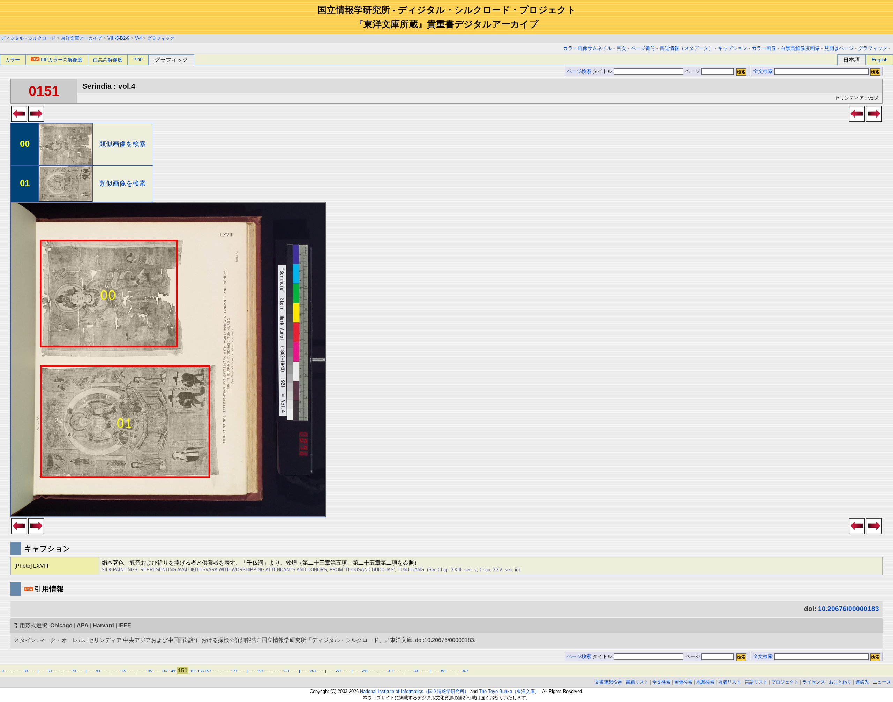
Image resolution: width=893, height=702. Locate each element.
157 (208, 671)
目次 (621, 48)
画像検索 (683, 682)
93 (98, 671)
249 (312, 671)
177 (234, 671)
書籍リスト (637, 682)
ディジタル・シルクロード (28, 38)
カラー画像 (764, 48)
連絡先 (862, 682)
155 (200, 671)
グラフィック (160, 38)
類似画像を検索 (122, 144)
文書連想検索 (608, 682)
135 (149, 671)
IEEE (124, 625)
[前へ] (19, 119)
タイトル (603, 71)
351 (443, 671)
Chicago (61, 625)
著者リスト (729, 682)
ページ (692, 71)
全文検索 (763, 71)
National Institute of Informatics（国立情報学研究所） (414, 691)
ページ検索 (579, 71)
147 (165, 671)
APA (83, 625)
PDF (138, 59)
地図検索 (705, 682)
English (880, 59)
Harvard (103, 625)
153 (193, 671)
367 (465, 671)
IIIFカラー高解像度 (61, 59)
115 (123, 671)
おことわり (840, 682)
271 (339, 671)
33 (26, 671)
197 (260, 671)
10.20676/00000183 (848, 608)
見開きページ (839, 48)
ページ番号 (643, 48)
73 (74, 671)
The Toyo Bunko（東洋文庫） (509, 691)
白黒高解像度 (107, 59)
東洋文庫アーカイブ (81, 38)
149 (172, 671)
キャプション (732, 48)
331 (417, 671)
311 (391, 671)
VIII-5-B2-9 (118, 38)
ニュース (882, 682)
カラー (12, 59)
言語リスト (756, 682)
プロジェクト (784, 682)
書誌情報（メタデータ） (686, 48)
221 (286, 671)
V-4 (138, 38)
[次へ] (36, 119)
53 (50, 671)
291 (365, 671)
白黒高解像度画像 (800, 48)
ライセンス (813, 682)
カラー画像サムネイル (587, 48)
